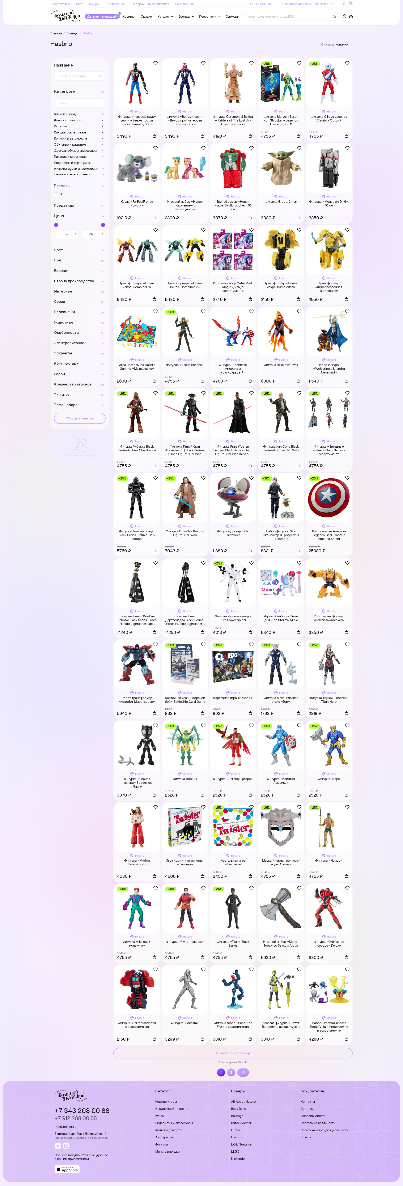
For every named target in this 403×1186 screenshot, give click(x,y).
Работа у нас (184, 4)
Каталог (163, 16)
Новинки (129, 16)
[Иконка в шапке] (351, 16)
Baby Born (238, 1109)
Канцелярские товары (70, 132)
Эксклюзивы (115, 4)
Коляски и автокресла (70, 138)
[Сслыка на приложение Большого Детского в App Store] (67, 1169)
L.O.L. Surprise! (241, 1144)
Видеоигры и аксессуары (174, 1123)
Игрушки (60, 126)
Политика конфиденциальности (324, 1130)
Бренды (184, 16)
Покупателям (60, 4)
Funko (235, 1130)
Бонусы (94, 4)
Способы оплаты (313, 1116)
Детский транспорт (68, 120)
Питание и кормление (70, 157)
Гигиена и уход (65, 114)
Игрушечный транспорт (173, 1109)
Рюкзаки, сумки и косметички (76, 169)
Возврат (307, 1137)
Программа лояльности (318, 1123)
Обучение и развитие (70, 144)
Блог (79, 4)
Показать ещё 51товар (233, 1053)
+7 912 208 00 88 (76, 1118)
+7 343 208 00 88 (262, 4)
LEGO (235, 1151)
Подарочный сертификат (150, 4)
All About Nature (243, 1102)
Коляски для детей (169, 1130)
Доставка (307, 1109)
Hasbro (236, 1137)
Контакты (308, 1102)
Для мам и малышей (101, 16)
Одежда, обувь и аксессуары (75, 151)
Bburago (237, 1116)
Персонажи (207, 16)
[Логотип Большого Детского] (66, 16)
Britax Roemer (241, 1123)
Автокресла (164, 1137)
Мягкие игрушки (167, 1151)
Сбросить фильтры (79, 418)
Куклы (159, 1116)
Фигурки (161, 1144)
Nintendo (238, 1159)
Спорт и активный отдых (72, 175)
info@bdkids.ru (65, 1127)
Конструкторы (166, 1102)
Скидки (146, 16)
